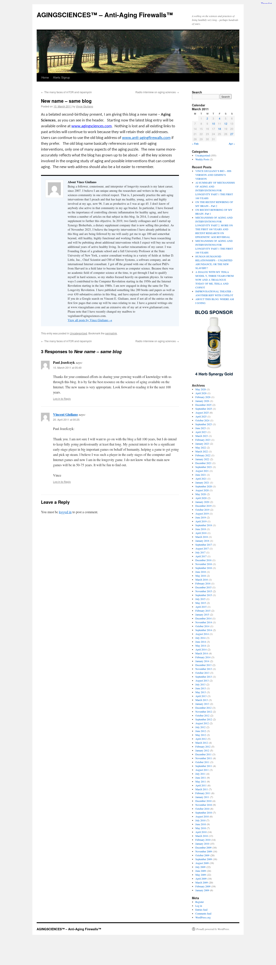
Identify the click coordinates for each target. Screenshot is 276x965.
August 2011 (202, 769)
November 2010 (203, 804)
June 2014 (200, 641)
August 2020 (202, 490)
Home (45, 77)
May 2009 (200, 874)
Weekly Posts (202, 159)
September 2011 (203, 766)
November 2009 (203, 851)
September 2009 (203, 859)
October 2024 (202, 420)
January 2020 (202, 502)
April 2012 (201, 738)
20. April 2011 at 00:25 (66, 419)
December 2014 (203, 618)
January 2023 (202, 443)
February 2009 (202, 886)
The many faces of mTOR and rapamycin (66, 92)
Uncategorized (78, 333)
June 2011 (200, 777)
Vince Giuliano (84, 106)
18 (219, 129)
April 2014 (201, 649)
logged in (65, 512)
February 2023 (202, 439)
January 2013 (202, 703)
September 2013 (203, 676)
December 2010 (203, 801)
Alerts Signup (61, 77)
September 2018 (203, 525)
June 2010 (200, 824)
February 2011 (202, 793)
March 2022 (201, 451)
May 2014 (200, 645)
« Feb (195, 143)
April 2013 (201, 696)
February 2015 (202, 610)
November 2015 (203, 591)
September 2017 (203, 544)
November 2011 (203, 758)
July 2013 (200, 684)
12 (225, 123)
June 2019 (200, 517)
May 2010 (200, 828)
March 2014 (201, 653)
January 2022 (202, 459)
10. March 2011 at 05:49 (67, 367)
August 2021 (202, 470)
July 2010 (200, 820)
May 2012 (200, 735)
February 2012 (202, 746)
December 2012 (203, 707)
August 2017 (202, 548)
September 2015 (203, 595)
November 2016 (203, 564)
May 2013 (200, 692)
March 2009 (201, 882)
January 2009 (202, 890)
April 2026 (201, 393)
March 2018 (201, 536)
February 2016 (202, 583)
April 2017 (201, 556)
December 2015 (203, 587)
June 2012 (200, 731)
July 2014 (200, 637)
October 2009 (202, 855)
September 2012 (203, 719)
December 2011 (203, 754)
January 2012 (202, 750)
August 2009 (202, 863)
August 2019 (202, 513)
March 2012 (201, 742)
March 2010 (201, 835)
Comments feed (203, 913)
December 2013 (203, 665)
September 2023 (203, 424)
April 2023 (201, 432)
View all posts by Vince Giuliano (90, 320)
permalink (111, 333)
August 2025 (202, 412)
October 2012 (202, 715)
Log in (198, 905)
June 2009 (200, 870)
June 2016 (200, 571)
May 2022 (200, 447)
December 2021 (203, 463)
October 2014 (202, 626)
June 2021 (200, 474)
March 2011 (201, 789)
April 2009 (201, 878)
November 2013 (203, 669)
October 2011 (202, 762)
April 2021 (201, 478)
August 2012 (202, 723)
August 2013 (202, 680)
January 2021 (202, 482)
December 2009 (203, 847)
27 (231, 134)
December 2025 (203, 404)
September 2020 (203, 486)
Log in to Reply (62, 398)
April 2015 (201, 606)
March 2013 (201, 700)
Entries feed (201, 909)
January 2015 (202, 614)
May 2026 (200, 389)
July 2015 (200, 599)
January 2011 (202, 797)
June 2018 (200, 529)
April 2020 (201, 498)
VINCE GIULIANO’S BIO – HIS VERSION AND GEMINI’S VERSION (213, 174)
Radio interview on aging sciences (157, 92)
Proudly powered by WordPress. (213, 929)
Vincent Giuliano (65, 414)
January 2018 (202, 540)
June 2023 (200, 428)
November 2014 (203, 622)
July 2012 (200, 727)
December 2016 (203, 560)
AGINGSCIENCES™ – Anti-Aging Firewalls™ (105, 14)
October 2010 (202, 808)
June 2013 (200, 688)
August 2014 (202, 634)
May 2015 (200, 603)
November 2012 (203, 711)
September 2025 (203, 408)
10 (213, 123)
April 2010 (201, 832)
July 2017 (200, 552)
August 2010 (202, 816)
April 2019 (201, 521)
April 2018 (201, 533)
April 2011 (201, 785)
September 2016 (203, 568)
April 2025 (201, 416)
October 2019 (202, 509)
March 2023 (201, 436)
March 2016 (201, 579)
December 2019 (203, 505)
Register (199, 902)
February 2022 (202, 455)
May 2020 (200, 494)
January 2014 (202, 661)
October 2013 (202, 672)
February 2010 (202, 839)
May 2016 (200, 575)
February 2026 (202, 397)
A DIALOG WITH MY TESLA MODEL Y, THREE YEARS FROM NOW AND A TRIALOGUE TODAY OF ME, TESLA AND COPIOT (214, 279)
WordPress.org (203, 917)
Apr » (232, 143)
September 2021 (203, 467)
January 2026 (202, 401)
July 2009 (200, 867)
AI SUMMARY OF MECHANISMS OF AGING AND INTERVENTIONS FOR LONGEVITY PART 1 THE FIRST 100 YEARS (215, 190)
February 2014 (202, 657)
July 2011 (200, 773)
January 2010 (202, 843)
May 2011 (200, 781)
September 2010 (203, 812)
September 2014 (203, 630)
